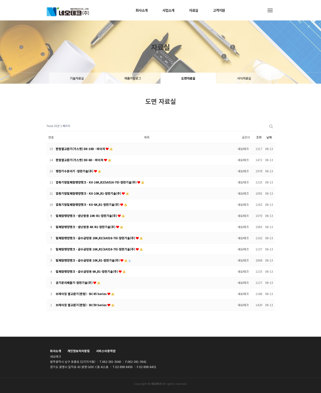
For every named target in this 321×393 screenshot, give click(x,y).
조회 (259, 137)
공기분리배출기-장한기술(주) (74, 282)
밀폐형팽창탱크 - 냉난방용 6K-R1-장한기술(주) (86, 227)
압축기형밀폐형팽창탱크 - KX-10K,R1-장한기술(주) (89, 193)
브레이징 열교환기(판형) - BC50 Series (81, 305)
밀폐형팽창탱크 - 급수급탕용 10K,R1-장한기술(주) (88, 260)
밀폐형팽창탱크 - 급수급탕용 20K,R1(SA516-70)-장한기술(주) (96, 238)
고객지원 (219, 10)
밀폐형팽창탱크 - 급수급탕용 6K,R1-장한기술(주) (87, 271)
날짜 (269, 137)
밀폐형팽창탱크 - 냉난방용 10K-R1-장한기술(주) (87, 215)
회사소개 (141, 10)
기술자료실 (77, 78)
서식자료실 (244, 78)
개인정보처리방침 (78, 351)
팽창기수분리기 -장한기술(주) (75, 171)
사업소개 (168, 10)
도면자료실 (188, 78)
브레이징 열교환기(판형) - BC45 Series (81, 293)
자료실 (193, 10)
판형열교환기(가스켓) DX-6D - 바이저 (80, 160)
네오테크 (67, 12)
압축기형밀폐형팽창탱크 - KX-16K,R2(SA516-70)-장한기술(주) (96, 182)
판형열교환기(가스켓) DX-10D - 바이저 (81, 148)
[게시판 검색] (271, 126)
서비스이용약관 (106, 351)
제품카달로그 (132, 78)
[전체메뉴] (270, 10)
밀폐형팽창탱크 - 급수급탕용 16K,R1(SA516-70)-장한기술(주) (96, 249)
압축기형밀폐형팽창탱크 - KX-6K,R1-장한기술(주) (88, 204)
